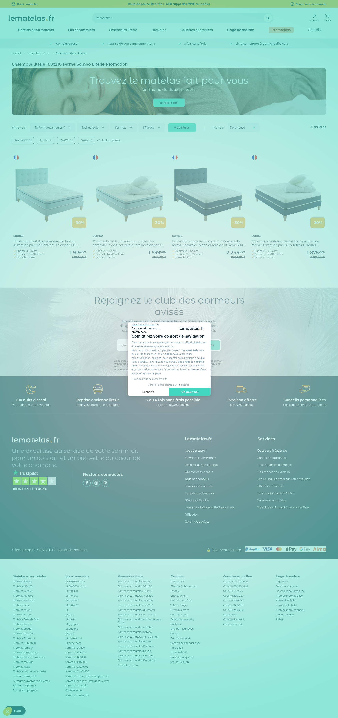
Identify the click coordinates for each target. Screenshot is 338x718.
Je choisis (148, 391)
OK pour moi (189, 391)
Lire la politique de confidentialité (149, 379)
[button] (7, 711)
